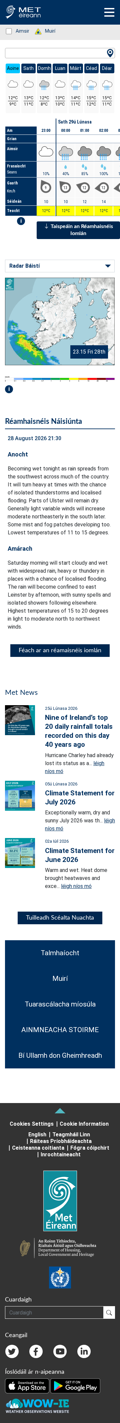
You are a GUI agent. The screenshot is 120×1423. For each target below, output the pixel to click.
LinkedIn (84, 1351)
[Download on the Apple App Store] (27, 1385)
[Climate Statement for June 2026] (20, 852)
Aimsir (19, 31)
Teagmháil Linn (71, 1134)
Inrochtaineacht (61, 1154)
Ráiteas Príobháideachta (61, 1141)
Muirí (46, 31)
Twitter (12, 1351)
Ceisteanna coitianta (38, 1148)
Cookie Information (84, 1124)
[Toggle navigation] (109, 12)
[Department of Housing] (60, 1249)
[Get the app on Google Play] (75, 1385)
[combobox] (60, 53)
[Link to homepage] (60, 1201)
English (37, 1134)
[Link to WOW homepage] (37, 1406)
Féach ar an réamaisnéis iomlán (60, 651)
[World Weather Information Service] (60, 1277)
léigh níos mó (76, 886)
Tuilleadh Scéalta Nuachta (60, 918)
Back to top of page (60, 1110)
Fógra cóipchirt (89, 1148)
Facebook (36, 1351)
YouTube (60, 1351)
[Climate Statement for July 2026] (20, 795)
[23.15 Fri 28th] (60, 321)
